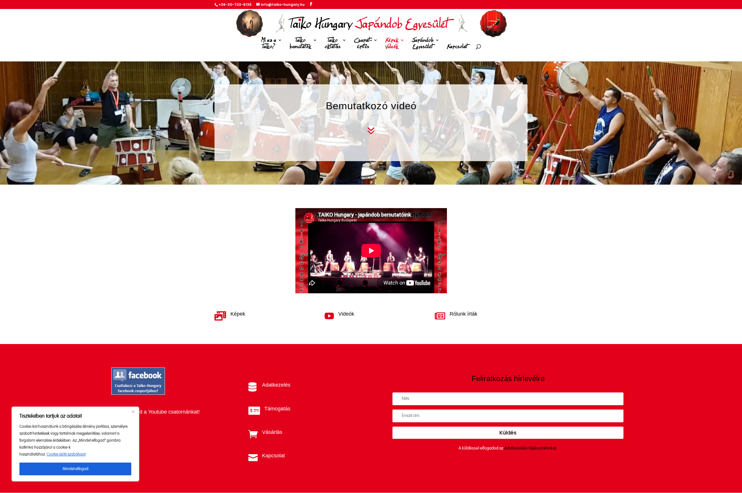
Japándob (423, 43)
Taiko (300, 43)
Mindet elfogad (75, 469)
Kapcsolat (457, 46)
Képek (392, 43)
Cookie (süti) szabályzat (66, 454)
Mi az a (268, 43)
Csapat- (363, 43)
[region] (75, 444)
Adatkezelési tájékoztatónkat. (530, 448)
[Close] (133, 411)
